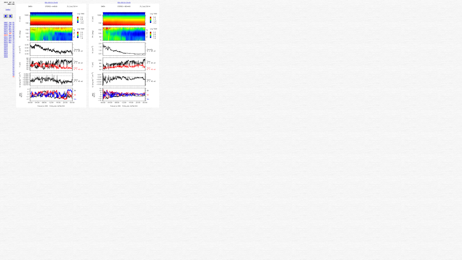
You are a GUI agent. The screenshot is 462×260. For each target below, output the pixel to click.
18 (13, 53)
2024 (6, 53)
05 (13, 30)
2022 (6, 49)
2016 (6, 39)
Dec (10, 42)
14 (13, 46)
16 (13, 49)
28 (13, 71)
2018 (6, 42)
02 (13, 24)
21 (13, 58)
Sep (10, 37)
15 (13, 48)
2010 (6, 28)
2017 (6, 40)
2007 (6, 22)
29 (13, 73)
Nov (10, 40)
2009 (6, 26)
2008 (6, 24)
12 (13, 42)
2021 (6, 48)
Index (8, 9)
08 (13, 35)
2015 (6, 37)
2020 (6, 46)
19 (13, 55)
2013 (6, 33)
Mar (10, 26)
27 (13, 69)
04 (13, 28)
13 (13, 44)
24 (13, 64)
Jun (10, 31)
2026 (6, 57)
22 (13, 60)
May (10, 30)
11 (13, 40)
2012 (6, 31)
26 (13, 67)
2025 (6, 55)
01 (13, 22)
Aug (10, 35)
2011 (6, 30)
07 (13, 33)
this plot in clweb (51, 2)
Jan (10, 22)
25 (13, 66)
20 (13, 57)
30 (13, 75)
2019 (6, 44)
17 (13, 51)
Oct (10, 39)
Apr (10, 28)
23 (13, 62)
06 (13, 31)
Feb (10, 24)
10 (13, 39)
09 (13, 37)
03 (13, 26)
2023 (6, 51)
